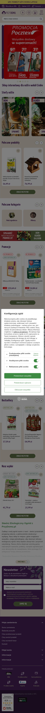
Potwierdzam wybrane (22, 383)
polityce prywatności (21, 332)
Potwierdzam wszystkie (22, 376)
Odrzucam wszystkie (22, 390)
